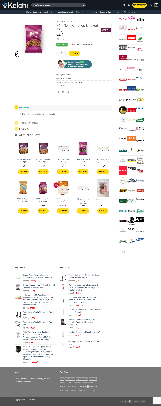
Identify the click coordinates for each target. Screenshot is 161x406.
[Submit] (84, 5)
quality (67, 390)
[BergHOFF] (131, 48)
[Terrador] (140, 191)
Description (24, 108)
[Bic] (123, 191)
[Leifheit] (131, 68)
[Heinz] (123, 241)
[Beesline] (131, 100)
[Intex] (123, 211)
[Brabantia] (123, 251)
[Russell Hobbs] (140, 128)
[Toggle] (16, 107)
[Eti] (140, 171)
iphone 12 (77, 383)
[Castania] (131, 241)
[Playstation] (131, 221)
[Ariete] (131, 29)
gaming (70, 383)
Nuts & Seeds (71, 21)
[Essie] (123, 90)
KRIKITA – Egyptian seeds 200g (43, 200)
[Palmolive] (123, 150)
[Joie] (140, 100)
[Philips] (140, 108)
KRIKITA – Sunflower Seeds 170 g (83, 161)
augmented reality (82, 379)
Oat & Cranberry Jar (103, 199)
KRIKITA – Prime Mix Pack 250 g (43, 161)
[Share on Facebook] (59, 92)
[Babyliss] (131, 229)
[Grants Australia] (140, 211)
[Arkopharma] (131, 130)
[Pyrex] (123, 80)
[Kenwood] (140, 60)
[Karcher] (131, 160)
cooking (62, 383)
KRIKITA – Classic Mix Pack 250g (23, 161)
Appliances (48, 12)
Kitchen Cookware (33, 12)
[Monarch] (131, 181)
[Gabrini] (131, 17)
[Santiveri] (140, 120)
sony (89, 390)
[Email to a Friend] (68, 92)
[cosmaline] (140, 231)
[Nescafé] (131, 211)
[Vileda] (131, 110)
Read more (63, 171)
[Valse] (123, 27)
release (73, 390)
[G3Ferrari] (131, 38)
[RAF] (131, 138)
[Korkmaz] (131, 88)
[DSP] (131, 169)
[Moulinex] (131, 80)
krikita (76, 82)
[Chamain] (123, 201)
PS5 (61, 390)
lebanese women (88, 383)
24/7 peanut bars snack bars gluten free (63, 162)
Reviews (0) (24, 129)
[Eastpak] (123, 221)
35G (61, 82)
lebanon (62, 386)
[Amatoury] (123, 110)
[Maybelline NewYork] (131, 60)
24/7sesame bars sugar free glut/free (103, 161)
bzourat (71, 82)
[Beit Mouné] (123, 181)
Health (118, 12)
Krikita (63, 86)
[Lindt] (131, 120)
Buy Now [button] (23, 171)
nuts (80, 82)
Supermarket (81, 12)
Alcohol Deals (129, 12)
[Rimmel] (123, 70)
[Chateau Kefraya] (123, 231)
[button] (139, 5)
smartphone (81, 390)
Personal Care (105, 12)
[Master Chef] (123, 171)
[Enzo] (123, 100)
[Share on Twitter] (63, 92)
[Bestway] (140, 181)
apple (62, 379)
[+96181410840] (129, 5)
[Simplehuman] (123, 39)
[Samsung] (140, 239)
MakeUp (94, 12)
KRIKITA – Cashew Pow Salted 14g (23, 200)
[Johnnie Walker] (131, 150)
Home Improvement (65, 12)
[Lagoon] (123, 160)
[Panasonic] (140, 199)
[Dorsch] (140, 27)
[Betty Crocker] (140, 50)
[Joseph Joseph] (123, 48)
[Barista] (140, 140)
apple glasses (70, 379)
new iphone (83, 386)
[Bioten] (140, 150)
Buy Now (74, 53)
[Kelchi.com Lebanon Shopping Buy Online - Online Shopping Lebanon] (15, 5)
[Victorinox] (123, 58)
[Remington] (123, 138)
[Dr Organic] (140, 39)
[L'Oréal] (140, 70)
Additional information (28, 123)
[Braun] (140, 19)
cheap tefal (93, 379)
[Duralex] (123, 120)
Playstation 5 (93, 386)
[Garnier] (140, 90)
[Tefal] (123, 19)
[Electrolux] (123, 128)
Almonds (65, 82)
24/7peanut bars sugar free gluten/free (83, 201)
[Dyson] (140, 219)
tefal (94, 390)
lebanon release (72, 386)
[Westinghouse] (140, 78)
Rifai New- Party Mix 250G (63, 200)
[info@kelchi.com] (124, 5)
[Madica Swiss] (131, 191)
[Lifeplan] (131, 201)
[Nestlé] (140, 160)
